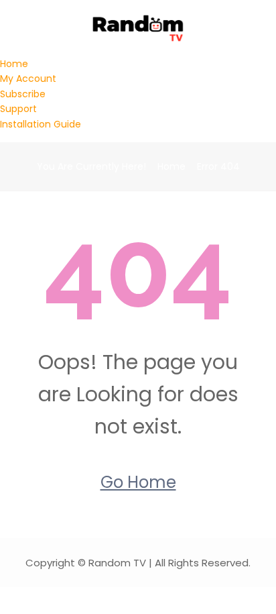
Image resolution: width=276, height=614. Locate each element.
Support (18, 108)
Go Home (138, 482)
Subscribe (23, 94)
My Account (28, 78)
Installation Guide (40, 124)
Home (14, 63)
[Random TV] (138, 27)
